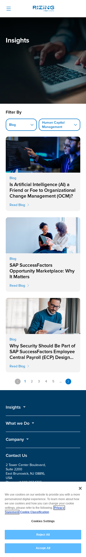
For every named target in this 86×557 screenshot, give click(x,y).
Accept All (43, 548)
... (60, 381)
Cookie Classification (34, 512)
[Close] (80, 488)
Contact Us (16, 455)
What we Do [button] (17, 423)
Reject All (43, 534)
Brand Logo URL (43, 9)
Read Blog (17, 205)
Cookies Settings (43, 521)
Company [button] (15, 439)
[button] (16, 407)
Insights (13, 407)
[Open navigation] (8, 9)
